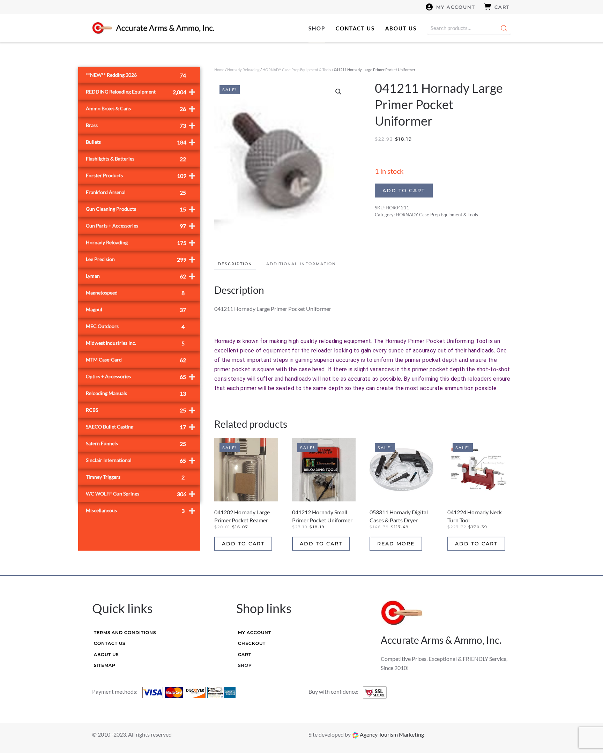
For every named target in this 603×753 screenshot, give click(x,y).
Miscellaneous (140, 510)
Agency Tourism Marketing (391, 734)
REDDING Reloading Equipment (140, 91)
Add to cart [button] (243, 543)
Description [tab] (235, 263)
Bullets (140, 142)
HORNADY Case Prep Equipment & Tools (296, 69)
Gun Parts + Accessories (140, 225)
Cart (502, 7)
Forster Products (140, 175)
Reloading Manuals (136, 393)
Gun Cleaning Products (140, 209)
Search (504, 28)
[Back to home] (153, 28)
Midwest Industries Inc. (135, 343)
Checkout (252, 643)
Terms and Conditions (125, 632)
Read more (396, 543)
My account (455, 7)
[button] (338, 91)
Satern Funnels (136, 443)
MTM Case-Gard (136, 360)
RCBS (140, 410)
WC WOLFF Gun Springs (140, 493)
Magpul (136, 309)
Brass (140, 125)
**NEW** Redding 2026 (136, 75)
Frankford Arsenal (136, 192)
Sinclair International (140, 460)
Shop (316, 28)
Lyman (140, 276)
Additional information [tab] (301, 263)
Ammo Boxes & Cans (140, 108)
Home (219, 69)
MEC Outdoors (135, 326)
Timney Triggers (135, 477)
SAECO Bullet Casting (140, 426)
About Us (401, 28)
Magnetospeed (135, 293)
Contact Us (355, 28)
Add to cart (403, 190)
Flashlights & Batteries (136, 159)
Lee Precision (140, 259)
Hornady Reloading (243, 69)
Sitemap (105, 665)
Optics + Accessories (140, 376)
